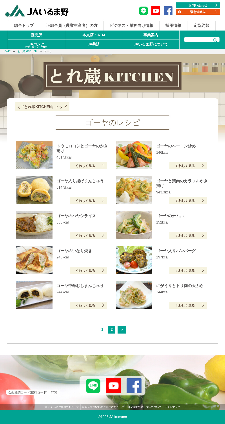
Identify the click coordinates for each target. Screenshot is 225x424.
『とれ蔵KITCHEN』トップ (43, 107)
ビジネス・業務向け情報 (131, 25)
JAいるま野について (151, 44)
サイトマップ (172, 407)
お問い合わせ (198, 5)
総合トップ (24, 25)
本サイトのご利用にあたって (62, 407)
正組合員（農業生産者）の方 (72, 25)
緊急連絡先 (198, 12)
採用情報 (173, 25)
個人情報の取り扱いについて (144, 407)
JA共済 (94, 44)
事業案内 (150, 35)
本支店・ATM (93, 35)
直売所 (36, 35)
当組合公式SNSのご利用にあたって (103, 407)
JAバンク (36, 45)
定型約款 (201, 25)
